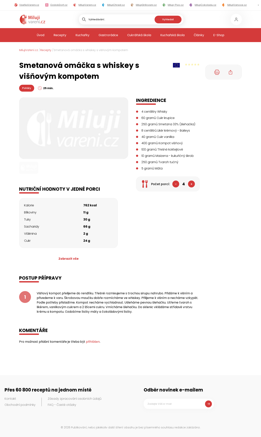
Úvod (40, 35)
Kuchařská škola (172, 35)
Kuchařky (82, 35)
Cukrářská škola (139, 35)
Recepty (59, 35)
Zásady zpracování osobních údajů (74, 398)
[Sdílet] (230, 72)
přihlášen (93, 341)
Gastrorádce (108, 35)
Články (199, 35)
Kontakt (10, 398)
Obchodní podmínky (20, 405)
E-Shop (218, 35)
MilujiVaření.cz (28, 50)
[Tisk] (217, 72)
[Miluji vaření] (32, 19)
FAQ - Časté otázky (62, 405)
